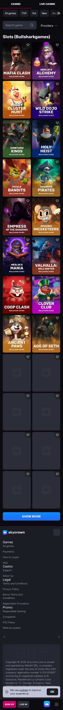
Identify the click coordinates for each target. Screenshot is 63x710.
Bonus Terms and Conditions (12, 596)
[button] (49, 25)
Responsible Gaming (14, 611)
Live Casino (47, 3)
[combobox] (49, 25)
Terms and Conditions (15, 583)
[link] (20, 650)
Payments (8, 551)
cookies (23, 690)
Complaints (9, 616)
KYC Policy (9, 622)
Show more (31, 516)
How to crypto (11, 557)
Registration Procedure (16, 603)
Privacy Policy (11, 589)
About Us (8, 575)
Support (7, 570)
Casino (16, 3)
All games (8, 545)
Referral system (12, 627)
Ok (52, 691)
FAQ (5, 562)
